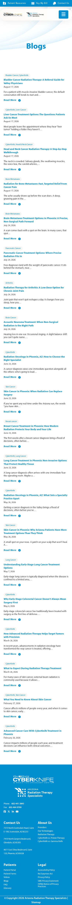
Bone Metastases (13, 179)
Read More (10, 100)
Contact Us (63, 3)
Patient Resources (17, 3)
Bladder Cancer (12, 75)
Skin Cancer (10, 387)
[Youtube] (17, 811)
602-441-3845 (17, 804)
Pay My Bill (41, 3)
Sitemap (36, 902)
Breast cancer (11, 422)
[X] (9, 811)
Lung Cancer (21, 456)
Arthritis (9, 283)
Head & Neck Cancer (24, 145)
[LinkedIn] (13, 811)
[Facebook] (5, 811)
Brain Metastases (13, 214)
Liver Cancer (21, 110)
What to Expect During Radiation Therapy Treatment (32, 668)
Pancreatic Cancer (13, 248)
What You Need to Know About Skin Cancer (27, 699)
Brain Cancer (11, 318)
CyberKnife (23, 75)
